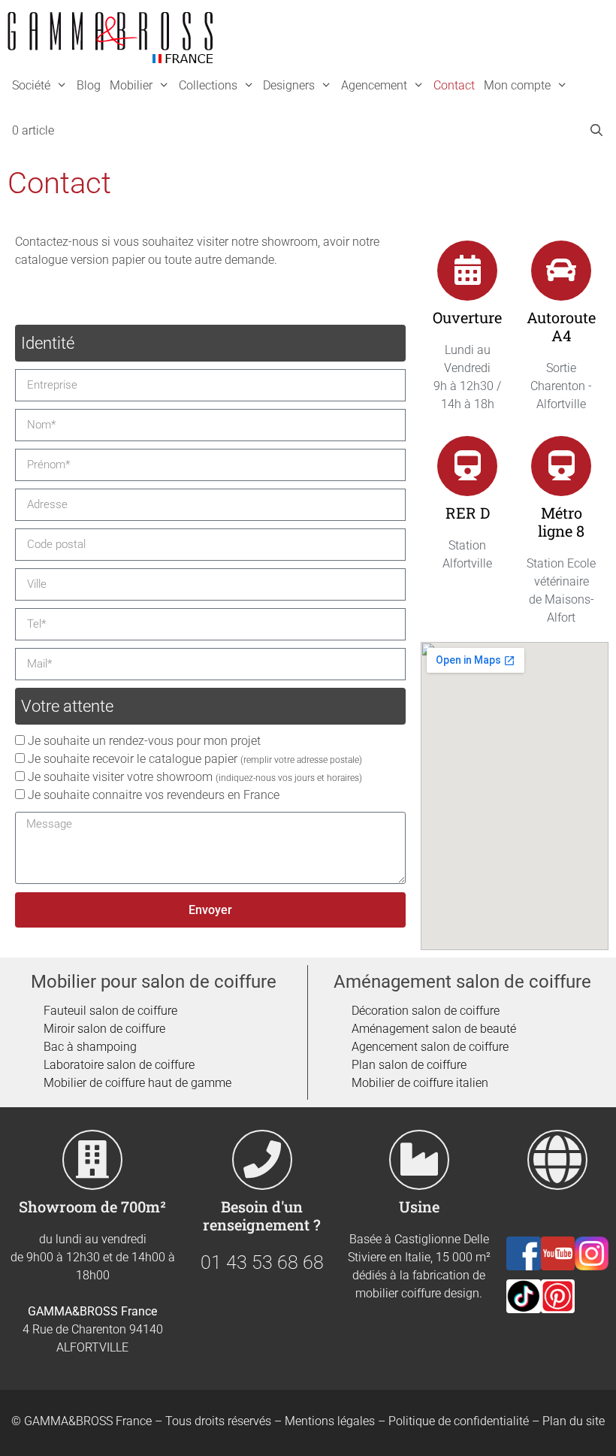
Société (31, 85)
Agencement (374, 85)
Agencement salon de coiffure (430, 1047)
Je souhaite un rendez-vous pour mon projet (144, 741)
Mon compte (517, 85)
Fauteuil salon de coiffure (110, 1010)
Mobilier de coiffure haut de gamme (137, 1083)
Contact (454, 85)
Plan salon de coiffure (409, 1065)
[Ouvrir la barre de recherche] (596, 130)
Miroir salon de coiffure (104, 1029)
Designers (289, 85)
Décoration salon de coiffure (426, 1010)
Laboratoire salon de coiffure (119, 1065)
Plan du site (573, 1421)
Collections (208, 85)
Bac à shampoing (90, 1047)
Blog (89, 85)
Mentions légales (330, 1421)
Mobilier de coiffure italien (420, 1083)
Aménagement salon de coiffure (462, 981)
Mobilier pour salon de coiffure (153, 981)
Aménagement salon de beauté (434, 1029)
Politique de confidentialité (458, 1421)
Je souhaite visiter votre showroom (195, 777)
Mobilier (131, 85)
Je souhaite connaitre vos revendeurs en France (153, 795)
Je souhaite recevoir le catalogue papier (195, 759)
